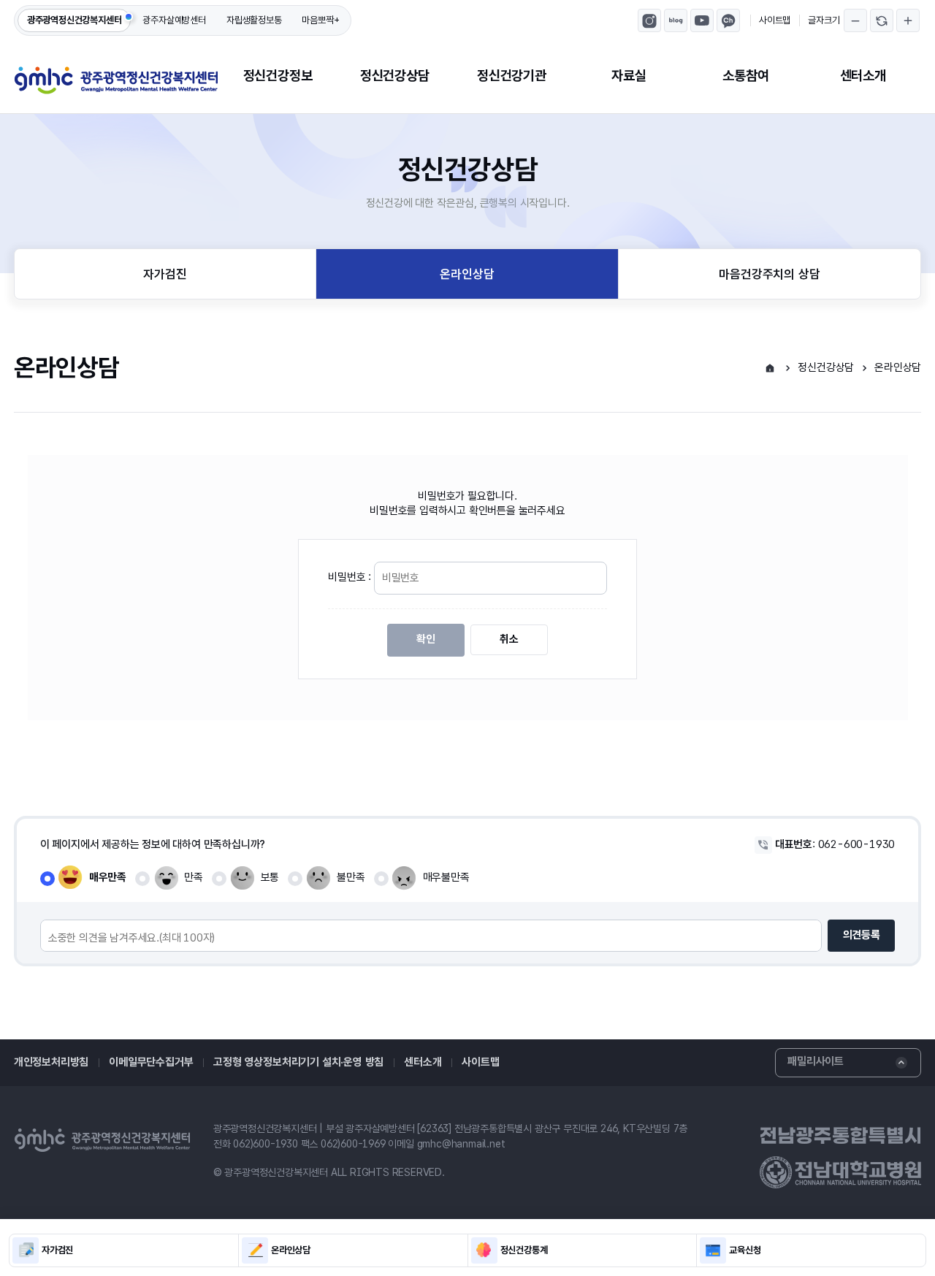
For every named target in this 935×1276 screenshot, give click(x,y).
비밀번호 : (351, 577)
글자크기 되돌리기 (881, 20)
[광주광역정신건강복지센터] (116, 80)
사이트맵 (774, 20)
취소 (509, 639)
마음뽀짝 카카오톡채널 (728, 20)
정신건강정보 (278, 75)
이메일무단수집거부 (151, 1062)
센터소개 (863, 75)
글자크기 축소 (855, 20)
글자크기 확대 (908, 20)
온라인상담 (467, 274)
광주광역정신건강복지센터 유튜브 (702, 20)
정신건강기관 (511, 75)
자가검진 (164, 274)
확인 (425, 639)
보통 (270, 877)
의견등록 (861, 934)
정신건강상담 (395, 75)
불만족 (351, 877)
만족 (193, 877)
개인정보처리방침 (51, 1062)
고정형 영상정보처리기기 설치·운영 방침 (298, 1062)
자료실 (628, 75)
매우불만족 (446, 877)
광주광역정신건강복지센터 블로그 (675, 20)
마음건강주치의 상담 (769, 274)
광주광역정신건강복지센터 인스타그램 (649, 20)
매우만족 (107, 877)
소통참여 (745, 75)
